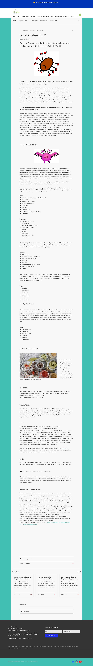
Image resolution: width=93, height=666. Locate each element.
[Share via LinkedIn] (27, 559)
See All (79, 571)
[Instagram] (76, 661)
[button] (80, 14)
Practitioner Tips (43, 20)
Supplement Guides (23, 20)
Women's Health (53, 20)
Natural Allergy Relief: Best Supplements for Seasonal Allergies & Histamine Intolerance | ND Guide (22, 578)
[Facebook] (73, 661)
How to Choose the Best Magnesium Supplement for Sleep (70, 578)
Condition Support (33, 20)
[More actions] (72, 30)
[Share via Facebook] (20, 559)
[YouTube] (80, 661)
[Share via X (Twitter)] (24, 559)
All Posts (14, 20)
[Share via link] (31, 559)
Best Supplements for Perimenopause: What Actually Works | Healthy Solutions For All (45, 578)
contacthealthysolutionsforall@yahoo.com (19, 630)
